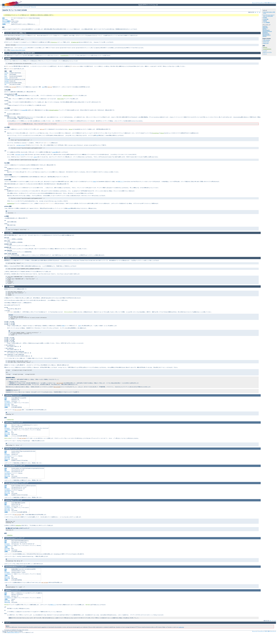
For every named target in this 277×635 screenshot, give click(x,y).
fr (257, 12)
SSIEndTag (265, 26)
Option (70, 129)
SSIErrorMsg (265, 27)
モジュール (254, 2)
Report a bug (265, 43)
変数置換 (265, 20)
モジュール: (7, 405)
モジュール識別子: (6, 21)
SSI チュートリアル (267, 52)
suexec (35, 156)
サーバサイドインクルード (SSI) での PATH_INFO (268, 15)
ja (259, 12)
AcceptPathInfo (267, 49)
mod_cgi (50, 87)
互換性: (4, 24)
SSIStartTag (265, 32)
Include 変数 (265, 19)
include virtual (20, 145)
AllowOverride (75, 42)
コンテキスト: (8, 402)
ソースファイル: (6, 22)
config (6, 72)
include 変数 (24, 110)
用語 (269, 2)
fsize (6, 77)
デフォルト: (7, 401)
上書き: (6, 431)
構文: (6, 399)
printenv (7, 82)
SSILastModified (266, 30)
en (255, 12)
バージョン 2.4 (27, 6)
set (5, 84)
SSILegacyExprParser (267, 31)
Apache (3, 6)
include (7, 81)
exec (6, 76)
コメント (265, 53)
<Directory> (54, 42)
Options (265, 47)
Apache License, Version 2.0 (13, 632)
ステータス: (5, 19)
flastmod (7, 79)
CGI (97, 135)
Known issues (266, 41)
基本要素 (265, 17)
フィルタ (265, 50)
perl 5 (79, 325)
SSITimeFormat (266, 33)
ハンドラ (24, 47)
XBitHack (265, 36)
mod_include (13, 87)
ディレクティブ (261, 2)
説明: (3, 18)
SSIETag (264, 28)
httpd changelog (266, 40)
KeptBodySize (10, 203)
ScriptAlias (155, 133)
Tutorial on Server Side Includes (18, 50)
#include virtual (20, 154)
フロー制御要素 (266, 22)
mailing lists (181, 627)
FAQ (266, 2)
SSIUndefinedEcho (267, 35)
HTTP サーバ (9, 6)
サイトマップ (273, 2)
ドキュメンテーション (18, 6)
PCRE (63, 325)
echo (6, 74)
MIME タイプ (121, 181)
